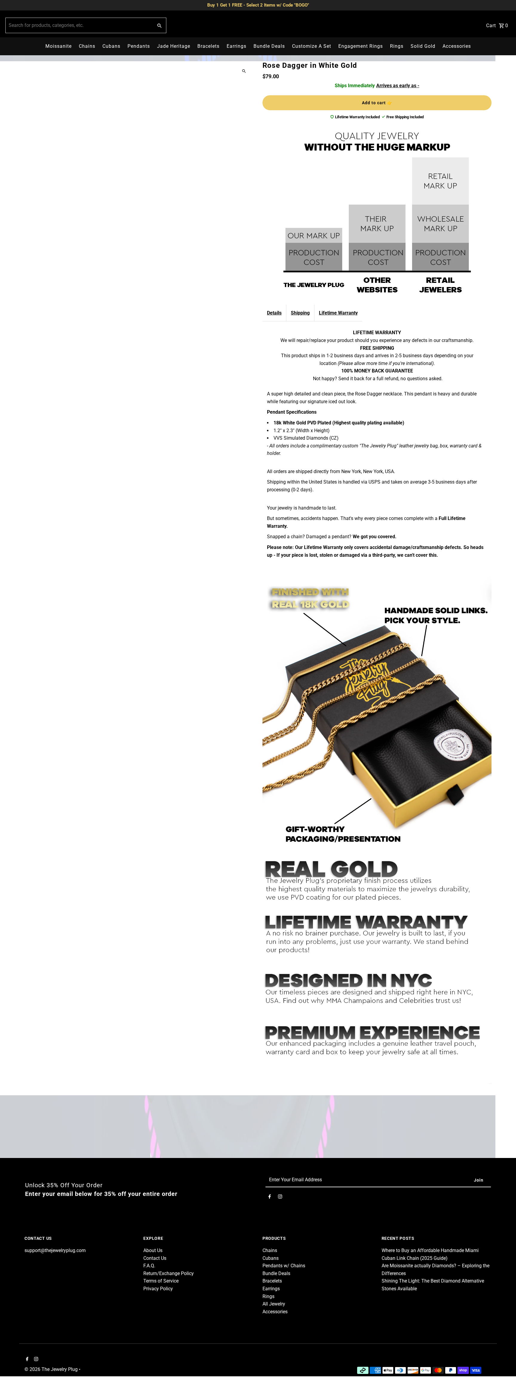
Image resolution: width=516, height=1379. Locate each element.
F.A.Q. (149, 1265)
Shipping (300, 313)
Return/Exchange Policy (168, 1273)
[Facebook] (269, 1198)
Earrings (236, 46)
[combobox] (79, 25)
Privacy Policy (158, 1288)
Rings (396, 46)
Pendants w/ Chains (283, 1265)
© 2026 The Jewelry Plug (51, 1369)
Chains (87, 46)
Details (274, 313)
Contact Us (154, 1258)
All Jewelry (273, 1304)
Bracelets (208, 46)
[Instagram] (280, 1198)
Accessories (457, 46)
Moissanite (58, 46)
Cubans (111, 46)
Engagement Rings (360, 46)
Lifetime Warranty (338, 313)
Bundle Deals (269, 46)
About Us (152, 1250)
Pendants (139, 46)
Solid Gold (423, 46)
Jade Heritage (173, 46)
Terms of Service (161, 1281)
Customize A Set (311, 46)
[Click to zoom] (244, 71)
